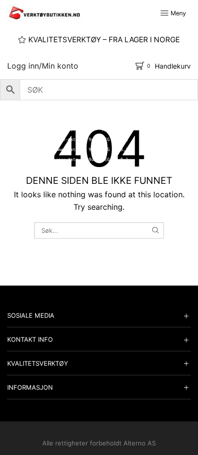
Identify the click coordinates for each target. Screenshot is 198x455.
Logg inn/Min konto (42, 66)
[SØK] (155, 230)
